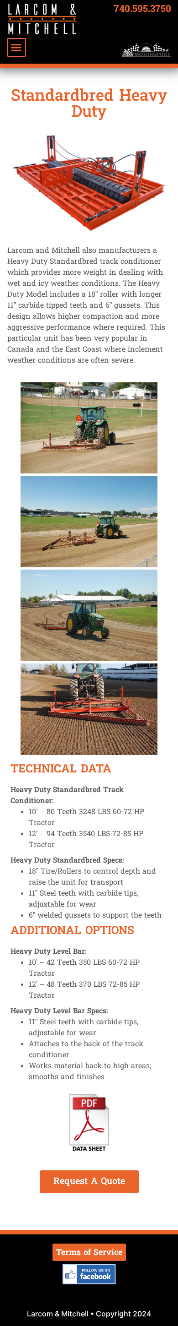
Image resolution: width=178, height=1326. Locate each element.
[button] (16, 47)
